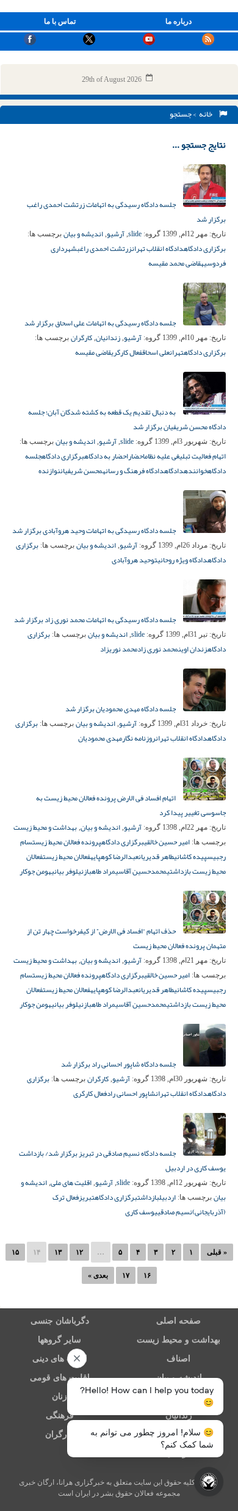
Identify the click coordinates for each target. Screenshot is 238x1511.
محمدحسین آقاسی (141, 871)
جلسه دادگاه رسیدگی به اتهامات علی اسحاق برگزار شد (100, 323)
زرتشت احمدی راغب (104, 248)
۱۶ (147, 1275)
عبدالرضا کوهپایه (114, 856)
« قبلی (217, 1252)
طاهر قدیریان (156, 856)
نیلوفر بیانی (67, 871)
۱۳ (58, 1252)
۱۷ (125, 1275)
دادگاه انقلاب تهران (158, 248)
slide (135, 233)
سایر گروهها (59, 1339)
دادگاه (174, 470)
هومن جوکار (35, 871)
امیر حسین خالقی (167, 842)
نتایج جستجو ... (199, 145)
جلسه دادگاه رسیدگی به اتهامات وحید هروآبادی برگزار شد (94, 530)
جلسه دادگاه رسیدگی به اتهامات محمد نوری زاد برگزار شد (95, 619)
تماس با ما (60, 21)
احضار (136, 456)
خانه (207, 114)
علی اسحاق (156, 352)
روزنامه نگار (139, 738)
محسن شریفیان (81, 470)
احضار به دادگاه (106, 456)
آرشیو (115, 233)
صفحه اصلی (178, 1320)
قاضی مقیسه (93, 352)
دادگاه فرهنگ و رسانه (133, 470)
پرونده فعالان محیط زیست (66, 842)
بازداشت (148, 1197)
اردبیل (167, 1197)
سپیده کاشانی (193, 856)
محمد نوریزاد (118, 649)
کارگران (81, 337)
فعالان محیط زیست (66, 856)
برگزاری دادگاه (205, 248)
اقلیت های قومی (60, 1377)
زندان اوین (192, 649)
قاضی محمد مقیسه (174, 263)
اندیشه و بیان (83, 233)
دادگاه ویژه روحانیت (180, 560)
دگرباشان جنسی (60, 1320)
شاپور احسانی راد (131, 1093)
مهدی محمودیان (100, 738)
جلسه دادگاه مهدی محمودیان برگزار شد (121, 708)
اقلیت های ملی (71, 1182)
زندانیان (108, 337)
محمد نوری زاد (157, 649)
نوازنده (49, 470)
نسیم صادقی (174, 1212)
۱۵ (15, 1252)
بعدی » (98, 1275)
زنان (59, 1396)
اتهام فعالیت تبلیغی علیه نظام (185, 456)
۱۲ (79, 1252)
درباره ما (178, 21)
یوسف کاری (141, 1212)
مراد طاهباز (99, 871)
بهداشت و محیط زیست (45, 827)
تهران (177, 352)
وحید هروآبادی (133, 560)
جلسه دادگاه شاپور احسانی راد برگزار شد (119, 1064)
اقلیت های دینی (59, 1358)
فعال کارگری (126, 352)
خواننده (195, 470)
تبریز (87, 1197)
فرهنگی (60, 1415)
